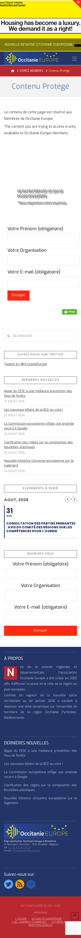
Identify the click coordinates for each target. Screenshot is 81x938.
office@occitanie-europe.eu (26, 850)
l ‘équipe (21, 918)
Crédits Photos (40, 912)
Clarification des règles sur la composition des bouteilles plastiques (38, 444)
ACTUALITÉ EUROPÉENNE (47, 918)
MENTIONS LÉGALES (40, 925)
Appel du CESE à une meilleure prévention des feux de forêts (38, 393)
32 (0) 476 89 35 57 (19, 847)
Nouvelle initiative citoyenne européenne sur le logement (39, 463)
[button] (74, 59)
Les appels (58, 922)
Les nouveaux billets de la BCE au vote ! (33, 410)
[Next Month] (74, 499)
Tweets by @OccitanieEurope (25, 364)
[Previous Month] (67, 499)
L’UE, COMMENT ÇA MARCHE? (29, 922)
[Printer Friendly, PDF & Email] (69, 312)
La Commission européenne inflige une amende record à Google (39, 426)
